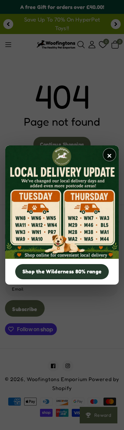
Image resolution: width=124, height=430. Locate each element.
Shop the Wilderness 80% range (62, 271)
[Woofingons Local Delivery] (62, 202)
